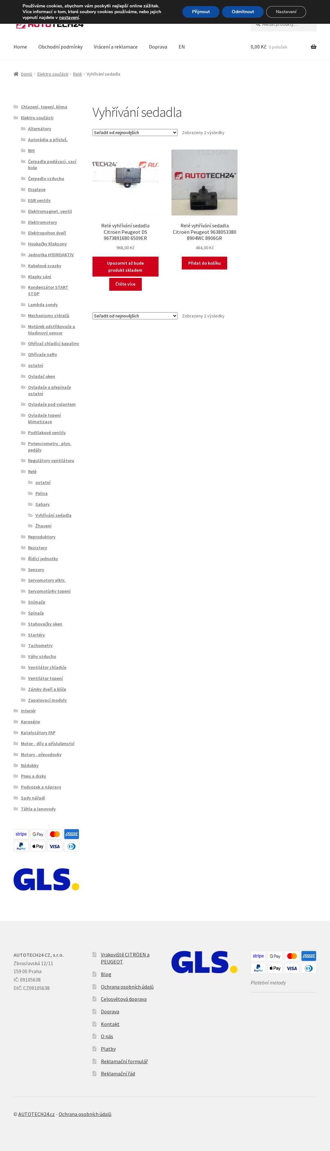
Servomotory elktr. (46, 580)
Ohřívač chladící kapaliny (53, 343)
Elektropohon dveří (47, 233)
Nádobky (30, 765)
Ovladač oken (41, 376)
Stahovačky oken (45, 624)
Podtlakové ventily (47, 432)
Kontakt (110, 1024)
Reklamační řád (118, 1073)
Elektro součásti (52, 74)
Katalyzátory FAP (38, 732)
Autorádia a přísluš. (48, 139)
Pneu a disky (33, 776)
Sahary (42, 504)
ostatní (35, 365)
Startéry (36, 635)
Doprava (158, 46)
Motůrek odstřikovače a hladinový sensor (51, 330)
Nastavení (286, 12)
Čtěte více (125, 284)
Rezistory (37, 548)
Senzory (36, 569)
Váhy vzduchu (42, 656)
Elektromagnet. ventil (50, 211)
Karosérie (30, 722)
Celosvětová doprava (124, 999)
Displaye (36, 189)
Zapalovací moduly (47, 700)
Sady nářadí (33, 798)
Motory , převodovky (41, 754)
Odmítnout (243, 12)
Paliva (41, 493)
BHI (31, 150)
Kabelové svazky (44, 266)
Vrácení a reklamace (116, 46)
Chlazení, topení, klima (44, 107)
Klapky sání (39, 276)
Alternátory (39, 129)
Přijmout (201, 12)
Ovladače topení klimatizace (44, 418)
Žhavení (43, 526)
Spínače (36, 613)
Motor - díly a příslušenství (47, 743)
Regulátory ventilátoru (51, 460)
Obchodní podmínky (60, 46)
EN (182, 46)
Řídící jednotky (43, 559)
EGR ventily (39, 200)
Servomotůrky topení (49, 591)
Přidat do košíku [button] (204, 263)
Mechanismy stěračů (48, 315)
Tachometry (40, 645)
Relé (77, 74)
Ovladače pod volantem (52, 404)
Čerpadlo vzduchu (46, 178)
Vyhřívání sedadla (53, 515)
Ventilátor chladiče (47, 667)
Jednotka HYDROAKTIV (51, 255)
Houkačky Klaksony (47, 244)
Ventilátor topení (45, 678)
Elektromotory (42, 222)
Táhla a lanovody (38, 809)
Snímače (36, 602)
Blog (106, 974)
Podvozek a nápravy (41, 787)
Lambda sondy (43, 304)
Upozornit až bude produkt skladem (125, 266)
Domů (26, 74)
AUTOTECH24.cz (36, 1114)
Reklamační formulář (124, 1061)
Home (20, 46)
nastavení (69, 18)
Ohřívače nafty (42, 354)
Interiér (28, 711)
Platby (108, 1049)
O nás (107, 1036)
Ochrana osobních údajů (127, 986)
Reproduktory (41, 537)
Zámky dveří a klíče (47, 689)
